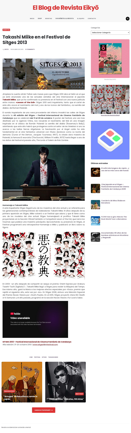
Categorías (95, 28)
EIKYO (7, 49)
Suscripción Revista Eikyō (110, 115)
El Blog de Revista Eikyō (65, 7)
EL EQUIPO (80, 18)
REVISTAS (48, 18)
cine (31, 357)
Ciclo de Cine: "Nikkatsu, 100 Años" (66, 399)
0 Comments (30, 49)
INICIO (32, 18)
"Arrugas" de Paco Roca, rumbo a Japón (20, 397)
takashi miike (53, 357)
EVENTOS (6, 30)
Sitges (44, 357)
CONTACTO (92, 18)
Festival (37, 357)
